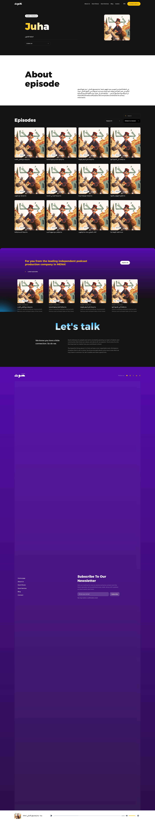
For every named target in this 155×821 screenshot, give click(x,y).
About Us (87, 4)
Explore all (125, 262)
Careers (117, 4)
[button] (124, 4)
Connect (20, 595)
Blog (112, 4)
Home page (21, 578)
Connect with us (134, 4)
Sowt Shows (95, 4)
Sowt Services (105, 4)
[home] (18, 3)
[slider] (87, 815)
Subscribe (114, 594)
